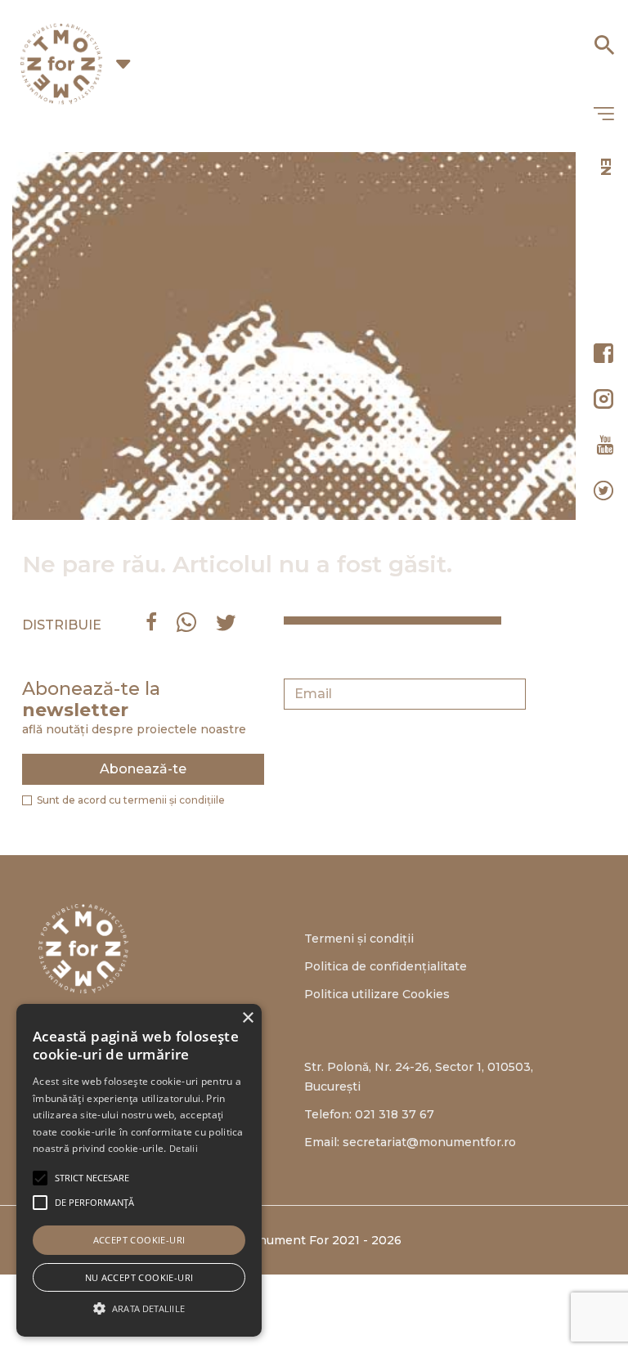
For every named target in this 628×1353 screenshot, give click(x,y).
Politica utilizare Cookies (377, 994)
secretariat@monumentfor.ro (429, 1142)
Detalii (183, 1148)
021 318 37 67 (394, 1114)
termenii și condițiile (174, 800)
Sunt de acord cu (131, 800)
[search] (603, 39)
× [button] (247, 1018)
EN (605, 167)
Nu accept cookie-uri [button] (139, 1277)
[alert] (139, 1170)
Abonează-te (143, 769)
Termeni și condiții (359, 938)
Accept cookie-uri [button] (139, 1240)
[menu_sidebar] (603, 114)
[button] (92, 1178)
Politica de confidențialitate (385, 966)
